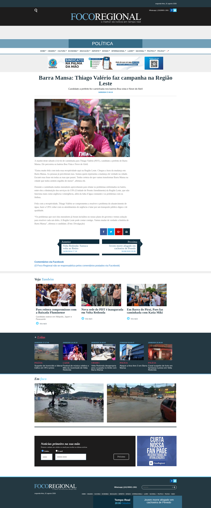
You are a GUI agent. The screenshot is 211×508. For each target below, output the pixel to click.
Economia (72, 51)
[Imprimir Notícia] (126, 231)
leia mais (43, 324)
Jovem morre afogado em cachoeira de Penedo (159, 501)
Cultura (61, 51)
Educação (84, 51)
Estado (105, 51)
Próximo (121, 456)
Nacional (140, 51)
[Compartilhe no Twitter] (111, 231)
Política (151, 51)
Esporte (95, 51)
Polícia (160, 51)
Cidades (51, 51)
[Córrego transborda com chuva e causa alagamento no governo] (141, 421)
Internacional (118, 51)
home (42, 51)
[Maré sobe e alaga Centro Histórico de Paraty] (69, 421)
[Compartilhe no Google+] (119, 231)
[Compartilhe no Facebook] (103, 231)
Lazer (130, 51)
